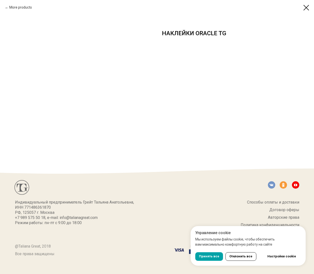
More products (20, 7)
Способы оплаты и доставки (273, 202)
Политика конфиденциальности (270, 225)
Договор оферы (284, 209)
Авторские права (283, 217)
